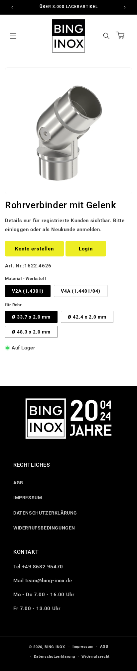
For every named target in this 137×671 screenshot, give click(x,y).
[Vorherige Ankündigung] (12, 7)
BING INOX (55, 647)
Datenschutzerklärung (54, 656)
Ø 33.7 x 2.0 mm (31, 317)
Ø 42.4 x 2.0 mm (87, 317)
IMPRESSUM (27, 497)
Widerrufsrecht (95, 656)
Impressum (82, 646)
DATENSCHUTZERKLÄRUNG (45, 513)
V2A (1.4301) (28, 291)
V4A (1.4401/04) (80, 291)
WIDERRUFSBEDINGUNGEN (44, 527)
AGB (18, 482)
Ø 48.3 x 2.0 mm (31, 332)
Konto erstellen (34, 249)
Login (86, 249)
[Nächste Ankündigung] (124, 7)
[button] (13, 36)
